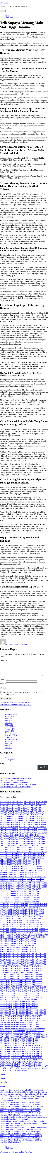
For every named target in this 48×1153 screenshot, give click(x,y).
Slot (25, 644)
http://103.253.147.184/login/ (31, 1136)
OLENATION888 (17, 972)
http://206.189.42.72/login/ (31, 1134)
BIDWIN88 (4, 822)
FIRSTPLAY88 (27, 870)
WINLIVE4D (26, 1058)
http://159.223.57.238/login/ (32, 1140)
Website (3, 688)
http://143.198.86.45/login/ (31, 1102)
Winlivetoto (4, 3)
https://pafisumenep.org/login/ (11, 1121)
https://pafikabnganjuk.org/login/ (12, 1125)
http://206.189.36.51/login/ (10, 1115)
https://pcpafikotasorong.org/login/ (34, 1117)
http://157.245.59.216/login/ (10, 1102)
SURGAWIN (31, 1045)
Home (7, 15)
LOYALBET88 (26, 937)
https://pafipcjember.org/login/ (33, 1121)
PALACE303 (5, 981)
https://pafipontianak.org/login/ (36, 1127)
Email (3, 684)
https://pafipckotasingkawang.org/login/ (14, 1119)
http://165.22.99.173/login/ (10, 1104)
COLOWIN (32, 827)
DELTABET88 (21, 845)
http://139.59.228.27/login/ (10, 1111)
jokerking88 (11, 1098)
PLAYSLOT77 (6, 993)
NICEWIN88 (5, 966)
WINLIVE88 (27, 1062)
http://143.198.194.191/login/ (10, 1140)
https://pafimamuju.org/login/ (30, 1115)
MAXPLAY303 (18, 945)
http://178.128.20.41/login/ (30, 1132)
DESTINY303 (41, 852)
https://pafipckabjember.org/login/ (12, 1127)
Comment (4, 660)
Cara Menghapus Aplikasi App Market (14, 782)
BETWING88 (5, 816)
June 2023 (8, 746)
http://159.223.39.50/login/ (10, 1109)
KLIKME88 (4, 929)
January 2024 (10, 731)
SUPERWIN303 (6, 1039)
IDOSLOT (20, 918)
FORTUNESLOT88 (7, 883)
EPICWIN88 (39, 858)
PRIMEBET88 (31, 1008)
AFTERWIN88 (6, 802)
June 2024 (8, 721)
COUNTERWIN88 (16, 835)
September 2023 (11, 739)
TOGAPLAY (26, 1051)
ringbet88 (28, 1094)
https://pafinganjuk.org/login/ (10, 1129)
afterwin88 (4, 1092)
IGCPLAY (38, 922)
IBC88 (36, 914)
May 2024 (8, 723)
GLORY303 (36, 889)
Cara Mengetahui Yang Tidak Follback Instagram (18, 785)
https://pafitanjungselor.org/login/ (35, 1123)
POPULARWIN (18, 999)
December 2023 (10, 733)
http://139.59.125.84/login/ (10, 1138)
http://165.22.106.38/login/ (30, 1111)
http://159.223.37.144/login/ (30, 1109)
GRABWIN (34, 902)
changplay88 (4, 1082)
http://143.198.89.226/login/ (31, 1113)
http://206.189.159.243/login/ (10, 1107)
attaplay (45, 1092)
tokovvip (23, 1068)
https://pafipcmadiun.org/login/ (11, 1123)
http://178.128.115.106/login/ (32, 1107)
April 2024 (9, 725)
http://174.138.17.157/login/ (30, 1104)
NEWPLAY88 (17, 960)
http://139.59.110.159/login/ (30, 1138)
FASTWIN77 (5, 866)
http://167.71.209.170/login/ (10, 1136)
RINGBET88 (5, 1016)
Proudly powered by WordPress (20, 1152)
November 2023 (11, 735)
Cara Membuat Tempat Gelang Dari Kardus (16, 778)
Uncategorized (10, 760)
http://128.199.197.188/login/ (10, 1134)
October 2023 (10, 737)
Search (2, 763)
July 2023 (8, 743)
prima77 (44, 1066)
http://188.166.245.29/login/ (10, 1113)
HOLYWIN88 (24, 908)
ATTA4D (3, 812)
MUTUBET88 (5, 954)
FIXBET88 (41, 877)
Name (3, 679)
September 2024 (11, 714)
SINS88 (29, 1029)
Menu (3, 11)
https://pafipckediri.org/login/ (10, 1117)
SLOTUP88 (17, 1033)
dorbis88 (38, 1098)
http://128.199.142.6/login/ (10, 1132)
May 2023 (8, 748)
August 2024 (9, 716)
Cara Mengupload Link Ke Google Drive (15, 787)
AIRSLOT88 (41, 804)
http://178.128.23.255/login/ (10, 1142)
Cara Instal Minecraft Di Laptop (12, 780)
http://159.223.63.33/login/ (31, 1129)
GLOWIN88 (24, 895)
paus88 (2, 1074)
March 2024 (9, 727)
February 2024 (10, 729)
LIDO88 (32, 933)
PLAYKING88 (16, 987)
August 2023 (9, 741)
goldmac (3, 1086)
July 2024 (8, 718)
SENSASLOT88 (38, 1020)
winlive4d (3, 1090)
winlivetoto (10, 644)
